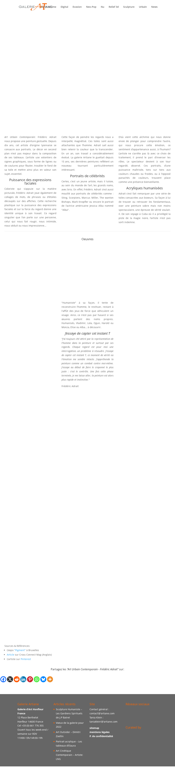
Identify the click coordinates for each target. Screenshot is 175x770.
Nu (102, 7)
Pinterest (26, 659)
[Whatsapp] (37, 679)
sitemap (94, 728)
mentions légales (100, 732)
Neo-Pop (91, 7)
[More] (50, 679)
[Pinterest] (30, 679)
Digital (64, 7)
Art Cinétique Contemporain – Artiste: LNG (69, 755)
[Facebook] (3, 679)
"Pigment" (20, 650)
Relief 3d (114, 7)
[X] (10, 679)
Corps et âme (48, 7)
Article (10, 654)
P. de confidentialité (101, 736)
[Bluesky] (43, 679)
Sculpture (128, 7)
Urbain (143, 7)
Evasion (77, 7)
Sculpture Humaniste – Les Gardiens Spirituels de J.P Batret (69, 713)
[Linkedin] (23, 679)
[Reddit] (17, 679)
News (154, 7)
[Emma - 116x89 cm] (88, 531)
